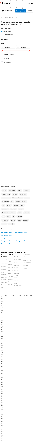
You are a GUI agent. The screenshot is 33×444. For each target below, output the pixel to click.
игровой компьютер (21, 201)
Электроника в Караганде (8, 235)
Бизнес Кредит (17, 259)
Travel (9, 261)
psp (3, 205)
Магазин (10, 258)
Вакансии (25, 265)
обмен (19, 212)
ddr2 (3, 216)
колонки (25, 220)
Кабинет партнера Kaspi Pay (17, 285)
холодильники (6, 198)
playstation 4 (12, 190)
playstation (5, 209)
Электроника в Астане (7, 232)
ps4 (12, 201)
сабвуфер (11, 224)
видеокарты (5, 201)
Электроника (7, 31)
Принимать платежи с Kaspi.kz (17, 275)
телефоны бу (23, 194)
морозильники (6, 194)
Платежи (10, 264)
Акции (9, 273)
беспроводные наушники (8, 212)
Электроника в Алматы (21, 232)
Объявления (8, 10)
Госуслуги (10, 276)
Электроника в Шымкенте (8, 238)
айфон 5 (27, 198)
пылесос (13, 220)
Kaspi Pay (16, 256)
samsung (15, 194)
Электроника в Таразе (22, 241)
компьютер (5, 220)
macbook (19, 216)
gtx (14, 216)
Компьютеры (9, 34)
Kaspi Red (3, 269)
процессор (26, 212)
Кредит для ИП (17, 262)
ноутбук (4, 190)
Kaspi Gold (4, 260)
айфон (19, 190)
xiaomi (8, 216)
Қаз (29, 3)
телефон (4, 224)
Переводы (10, 270)
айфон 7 (21, 209)
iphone (14, 198)
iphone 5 (20, 198)
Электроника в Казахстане (8, 243)
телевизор (26, 190)
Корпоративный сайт (2, 435)
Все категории (22, 10)
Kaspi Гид (10, 284)
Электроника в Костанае (7, 241)
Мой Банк (10, 267)
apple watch (13, 209)
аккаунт (9, 205)
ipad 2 (19, 220)
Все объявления (6, 28)
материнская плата (19, 205)
